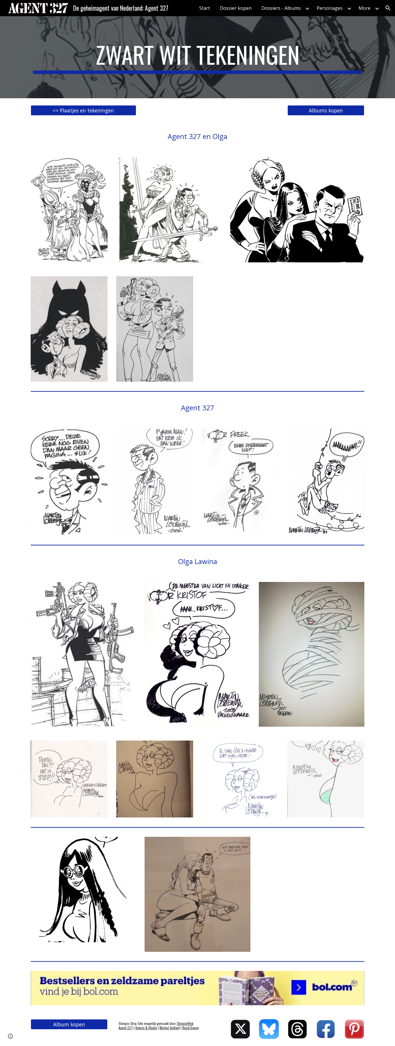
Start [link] (204, 8)
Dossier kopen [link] (236, 8)
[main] (197, 57)
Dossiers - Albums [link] (281, 8)
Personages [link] (330, 8)
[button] (388, 8)
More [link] (364, 8)
